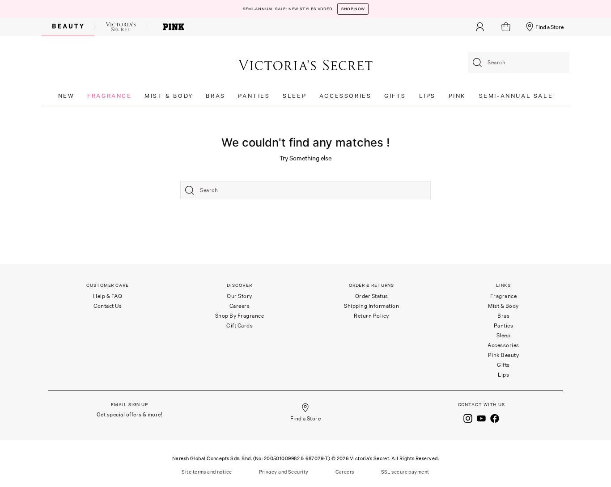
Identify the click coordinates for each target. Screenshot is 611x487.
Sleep (503, 335)
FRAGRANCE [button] (109, 96)
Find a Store (549, 27)
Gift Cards (239, 325)
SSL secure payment (405, 472)
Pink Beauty (503, 355)
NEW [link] (66, 96)
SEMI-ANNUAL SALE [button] (516, 96)
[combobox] (518, 62)
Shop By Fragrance (239, 315)
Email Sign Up (129, 404)
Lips (503, 374)
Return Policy (371, 315)
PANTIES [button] (254, 96)
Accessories (503, 345)
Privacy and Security (284, 472)
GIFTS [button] (395, 96)
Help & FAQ (107, 296)
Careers (239, 305)
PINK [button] (457, 96)
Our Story (239, 296)
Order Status (371, 296)
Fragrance (503, 296)
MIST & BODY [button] (168, 96)
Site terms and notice (207, 472)
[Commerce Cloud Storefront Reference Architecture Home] (305, 64)
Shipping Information (371, 305)
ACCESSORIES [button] (345, 96)
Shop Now (353, 9)
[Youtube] (481, 418)
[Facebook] (494, 418)
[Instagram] (467, 418)
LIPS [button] (427, 96)
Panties (503, 325)
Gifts (503, 364)
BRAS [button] (215, 96)
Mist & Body (503, 305)
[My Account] (480, 27)
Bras (503, 315)
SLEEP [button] (294, 96)
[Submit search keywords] (477, 62)
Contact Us (107, 305)
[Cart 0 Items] (507, 27)
